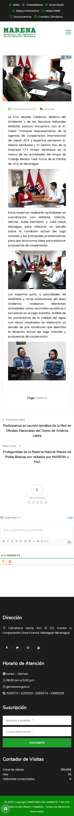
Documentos (22, 17)
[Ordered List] (20, 541)
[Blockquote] (29, 541)
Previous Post (15, 420)
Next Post (10, 446)
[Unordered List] (25, 541)
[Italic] (8, 541)
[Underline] (12, 541)
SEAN (16, 5)
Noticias (49, 109)
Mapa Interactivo (27, 11)
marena (41, 398)
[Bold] (3, 541)
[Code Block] (33, 541)
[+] (46, 541)
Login (69, 517)
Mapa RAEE (53, 11)
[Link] (38, 541)
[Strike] (16, 541)
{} (42, 541)
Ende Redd (56, 5)
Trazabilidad (34, 5)
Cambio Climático (50, 17)
